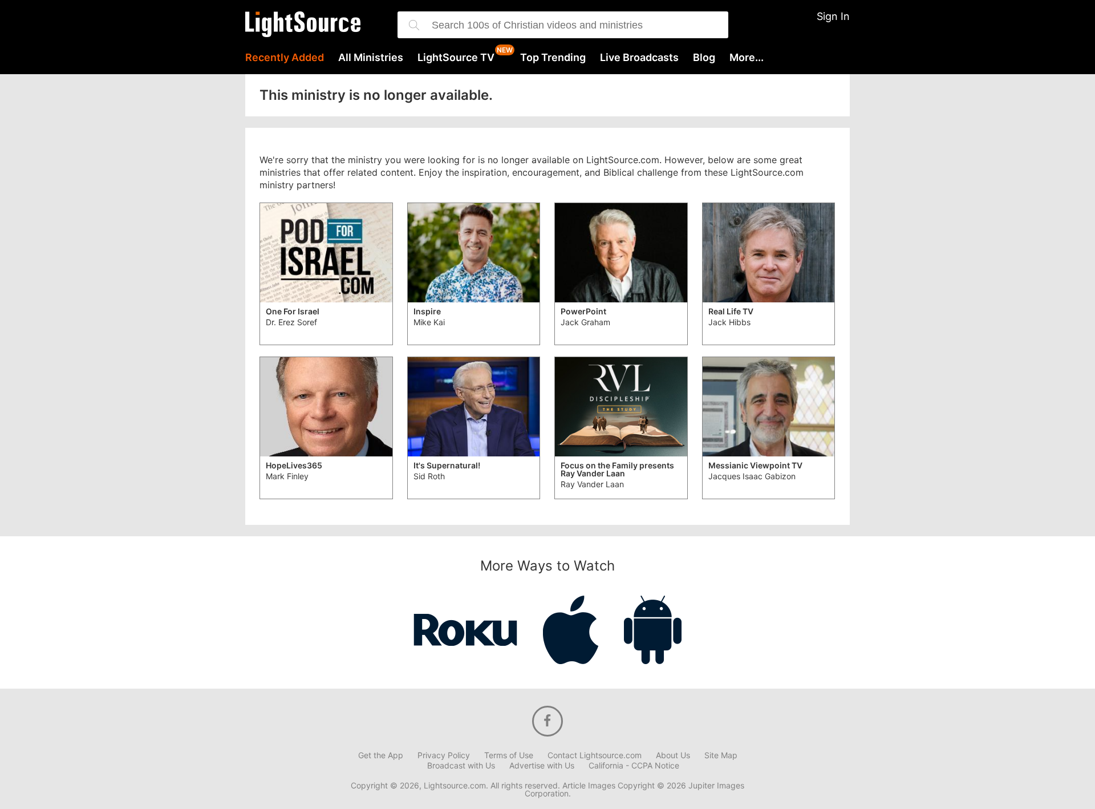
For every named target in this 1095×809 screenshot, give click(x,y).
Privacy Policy (443, 755)
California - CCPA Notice (634, 766)
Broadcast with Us (461, 766)
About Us (673, 755)
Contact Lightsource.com (595, 755)
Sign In (833, 16)
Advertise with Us (541, 766)
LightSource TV (455, 57)
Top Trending (553, 57)
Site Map (720, 755)
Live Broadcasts (639, 57)
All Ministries (370, 57)
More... (746, 57)
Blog (704, 57)
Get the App (380, 755)
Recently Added (284, 57)
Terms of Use (508, 755)
